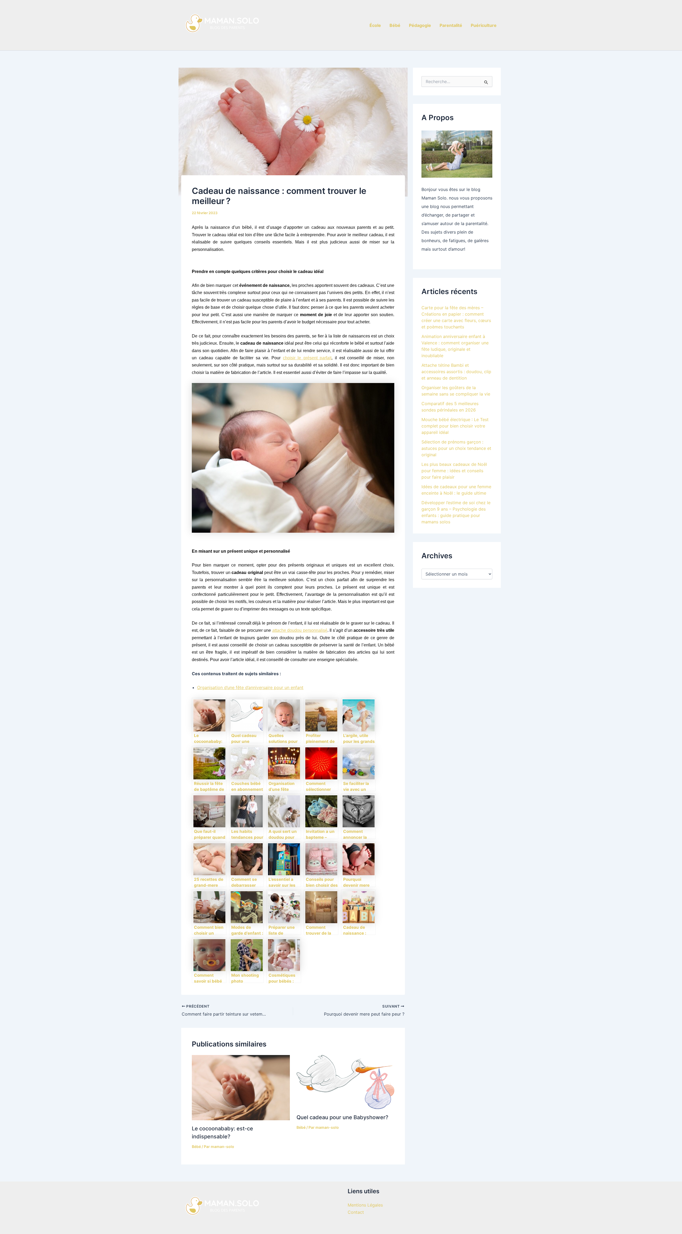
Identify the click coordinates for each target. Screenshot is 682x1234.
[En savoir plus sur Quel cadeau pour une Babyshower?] (346, 1081)
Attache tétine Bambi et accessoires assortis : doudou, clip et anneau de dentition (456, 372)
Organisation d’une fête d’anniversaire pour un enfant (250, 687)
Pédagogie (420, 25)
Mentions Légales (365, 1205)
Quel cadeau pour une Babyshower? (342, 1117)
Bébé (394, 25)
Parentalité (451, 25)
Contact (356, 1212)
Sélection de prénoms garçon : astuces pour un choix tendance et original (456, 448)
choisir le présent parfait (307, 358)
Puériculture (484, 25)
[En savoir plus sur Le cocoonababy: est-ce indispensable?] (241, 1087)
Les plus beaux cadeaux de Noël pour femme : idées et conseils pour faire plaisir (454, 471)
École (375, 25)
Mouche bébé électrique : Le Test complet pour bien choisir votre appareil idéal (455, 426)
